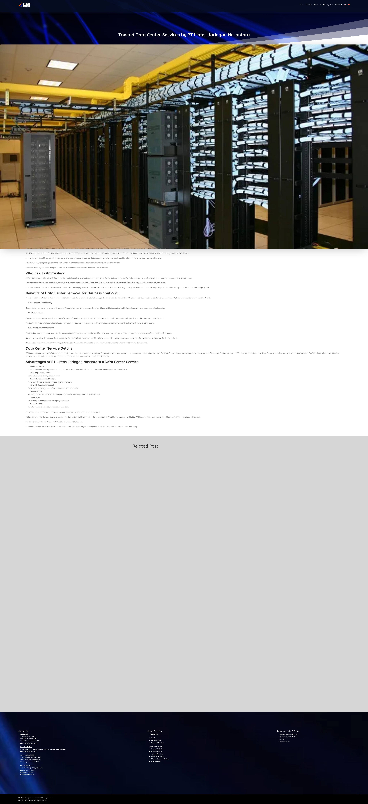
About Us (309, 5)
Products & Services (157, 743)
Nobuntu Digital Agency (38, 800)
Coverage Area (328, 5)
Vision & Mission (156, 740)
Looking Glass (285, 742)
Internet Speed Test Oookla (289, 734)
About (153, 738)
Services (316, 5)
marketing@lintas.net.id (29, 743)
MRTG (282, 739)
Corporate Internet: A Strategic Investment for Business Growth (153, 523)
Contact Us (338, 5)
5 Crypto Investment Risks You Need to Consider (148, 689)
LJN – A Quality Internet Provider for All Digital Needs (150, 606)
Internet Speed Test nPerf (288, 737)
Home (302, 5)
